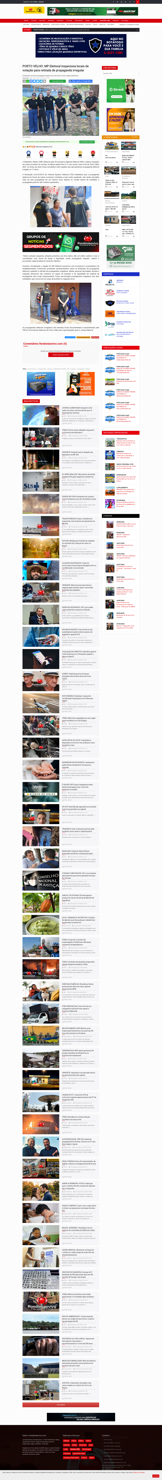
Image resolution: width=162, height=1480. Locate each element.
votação (73, 369)
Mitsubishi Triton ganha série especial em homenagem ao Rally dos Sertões (125, 491)
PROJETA (119, 282)
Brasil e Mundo (67, 1036)
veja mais (134, 137)
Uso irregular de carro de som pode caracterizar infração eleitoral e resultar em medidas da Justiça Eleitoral (77, 1019)
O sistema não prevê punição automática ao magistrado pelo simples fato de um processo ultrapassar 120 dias (76, 886)
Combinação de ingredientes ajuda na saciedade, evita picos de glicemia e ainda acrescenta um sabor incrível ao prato (79, 930)
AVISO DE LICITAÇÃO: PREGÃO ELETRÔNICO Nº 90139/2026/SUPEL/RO (126, 419)
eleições (49, 369)
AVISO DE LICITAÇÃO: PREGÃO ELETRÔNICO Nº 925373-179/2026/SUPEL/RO (126, 370)
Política (42, 20)
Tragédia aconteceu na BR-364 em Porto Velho (76, 438)
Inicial (26, 20)
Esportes (60, 20)
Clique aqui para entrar (61, 355)
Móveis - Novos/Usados (110, 202)
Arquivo (116, 20)
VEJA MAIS (61, 1405)
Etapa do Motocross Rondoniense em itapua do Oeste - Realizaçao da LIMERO (126, 605)
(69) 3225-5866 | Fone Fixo (112, 1443)
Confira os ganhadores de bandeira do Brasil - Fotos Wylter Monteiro (124, 592)
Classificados (36, 24)
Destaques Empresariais (75, 24)
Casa (106, 229)
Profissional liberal (111, 151)
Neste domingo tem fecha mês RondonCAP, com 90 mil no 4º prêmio (126, 479)
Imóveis (124, 201)
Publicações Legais (58, 24)
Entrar (36, 2)
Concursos (79, 20)
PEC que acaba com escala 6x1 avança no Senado (64, 30)
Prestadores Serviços (126, 177)
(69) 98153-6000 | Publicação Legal (114, 1453)
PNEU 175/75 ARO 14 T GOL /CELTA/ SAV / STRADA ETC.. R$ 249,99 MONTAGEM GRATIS (128, 234)
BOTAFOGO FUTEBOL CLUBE (125, 303)
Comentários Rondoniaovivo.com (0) (45, 343)
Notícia (88, 369)
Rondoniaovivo (31, 369)
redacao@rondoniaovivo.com (113, 1456)
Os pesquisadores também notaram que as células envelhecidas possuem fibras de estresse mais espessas (78, 1351)
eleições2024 (42, 369)
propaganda (80, 369)
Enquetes (102, 24)
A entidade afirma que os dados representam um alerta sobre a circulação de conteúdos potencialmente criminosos (79, 664)
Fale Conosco (108, 1439)
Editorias (125, 21)
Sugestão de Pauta (70, 337)
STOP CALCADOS (122, 293)
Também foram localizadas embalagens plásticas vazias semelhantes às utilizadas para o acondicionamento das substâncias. (77, 1285)
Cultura (69, 20)
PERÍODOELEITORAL (60, 369)
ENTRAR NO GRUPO (88, 142)
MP (68, 369)
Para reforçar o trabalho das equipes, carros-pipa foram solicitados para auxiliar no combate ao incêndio (77, 972)
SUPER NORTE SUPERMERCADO (126, 313)
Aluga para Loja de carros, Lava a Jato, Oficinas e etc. (128, 184)
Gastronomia (66, 925)
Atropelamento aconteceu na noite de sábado (76, 837)
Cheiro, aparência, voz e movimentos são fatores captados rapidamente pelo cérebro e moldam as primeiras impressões (77, 1196)
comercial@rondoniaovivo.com (113, 1459)
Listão (95, 20)
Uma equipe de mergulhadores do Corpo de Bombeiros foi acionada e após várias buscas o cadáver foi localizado (79, 463)
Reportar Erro (95, 337)
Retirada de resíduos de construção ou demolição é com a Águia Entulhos (125, 456)
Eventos (88, 24)
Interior (51, 20)
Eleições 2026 (105, 20)
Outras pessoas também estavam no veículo (76, 751)
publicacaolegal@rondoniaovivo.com (115, 1462)
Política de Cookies (139, 1472)
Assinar (41, 2)
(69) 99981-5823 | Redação (112, 1446)
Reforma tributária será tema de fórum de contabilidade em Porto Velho (126, 504)
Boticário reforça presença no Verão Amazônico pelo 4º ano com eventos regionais (126, 443)
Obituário (110, 24)
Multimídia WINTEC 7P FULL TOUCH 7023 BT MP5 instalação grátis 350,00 (128, 160)
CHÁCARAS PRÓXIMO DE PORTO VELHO (128, 207)
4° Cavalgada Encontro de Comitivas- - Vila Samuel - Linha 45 (126, 568)
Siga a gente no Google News (82, 81)
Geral (88, 20)
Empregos (46, 24)
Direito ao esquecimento (83, 337)
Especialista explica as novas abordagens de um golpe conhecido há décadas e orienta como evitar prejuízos (79, 860)
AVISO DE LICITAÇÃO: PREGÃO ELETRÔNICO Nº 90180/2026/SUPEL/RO (126, 358)
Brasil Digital (120, 324)
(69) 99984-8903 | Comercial (112, 1449)
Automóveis (126, 151)
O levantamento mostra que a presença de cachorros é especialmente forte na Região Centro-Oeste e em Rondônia (78, 997)
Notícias (26, 24)
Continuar (156, 1476)
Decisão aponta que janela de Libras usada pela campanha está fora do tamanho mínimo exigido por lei (78, 1152)
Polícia (33, 20)
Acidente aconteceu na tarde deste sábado (75, 1394)
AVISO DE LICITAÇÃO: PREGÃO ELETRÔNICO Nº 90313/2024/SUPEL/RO (126, 407)
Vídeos (95, 24)
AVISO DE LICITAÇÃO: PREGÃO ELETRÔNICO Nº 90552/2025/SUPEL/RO (126, 394)
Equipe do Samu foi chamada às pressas (74, 596)
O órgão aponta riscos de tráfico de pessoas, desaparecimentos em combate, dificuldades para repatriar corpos (77, 1041)
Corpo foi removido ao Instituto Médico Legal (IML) (77, 815)
